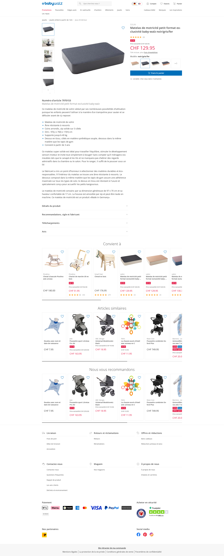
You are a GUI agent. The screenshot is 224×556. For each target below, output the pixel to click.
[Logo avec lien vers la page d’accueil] (52, 4)
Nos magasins (99, 470)
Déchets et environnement (57, 490)
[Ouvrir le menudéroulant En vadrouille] (91, 10)
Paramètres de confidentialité (148, 552)
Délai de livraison (53, 444)
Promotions (46, 10)
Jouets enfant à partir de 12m (60, 20)
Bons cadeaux (146, 439)
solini (133, 24)
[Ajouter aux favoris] (123, 28)
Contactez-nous (53, 470)
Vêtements (109, 10)
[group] (93, 58)
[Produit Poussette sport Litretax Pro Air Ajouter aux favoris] (88, 316)
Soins (128, 10)
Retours (97, 439)
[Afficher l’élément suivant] (48, 90)
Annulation (51, 449)
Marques (162, 10)
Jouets (119, 10)
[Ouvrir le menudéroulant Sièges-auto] (77, 10)
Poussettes (59, 10)
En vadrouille (85, 10)
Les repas (45, 14)
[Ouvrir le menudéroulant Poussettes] (64, 10)
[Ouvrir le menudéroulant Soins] (131, 10)
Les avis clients (52, 485)
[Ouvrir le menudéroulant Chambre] (102, 10)
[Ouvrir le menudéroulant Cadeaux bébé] (156, 10)
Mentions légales (70, 552)
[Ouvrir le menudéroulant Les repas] (50, 14)
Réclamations (99, 444)
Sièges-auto (71, 10)
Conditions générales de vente (120, 552)
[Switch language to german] (137, 3)
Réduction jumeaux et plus (151, 444)
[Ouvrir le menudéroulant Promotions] (52, 10)
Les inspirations (176, 10)
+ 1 (176, 63)
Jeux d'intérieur (81, 20)
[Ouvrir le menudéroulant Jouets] (123, 10)
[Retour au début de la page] (221, 539)
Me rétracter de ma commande (112, 548)
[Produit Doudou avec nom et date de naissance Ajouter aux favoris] (62, 316)
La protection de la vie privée (92, 552)
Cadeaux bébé (149, 10)
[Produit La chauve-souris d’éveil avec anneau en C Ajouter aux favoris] (139, 316)
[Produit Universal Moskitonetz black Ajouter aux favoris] (114, 316)
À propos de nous (148, 470)
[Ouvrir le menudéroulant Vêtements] (114, 10)
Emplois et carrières (149, 475)
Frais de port (52, 439)
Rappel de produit (54, 480)
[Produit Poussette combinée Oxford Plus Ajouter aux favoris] (165, 316)
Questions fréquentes (55, 475)
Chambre (97, 10)
